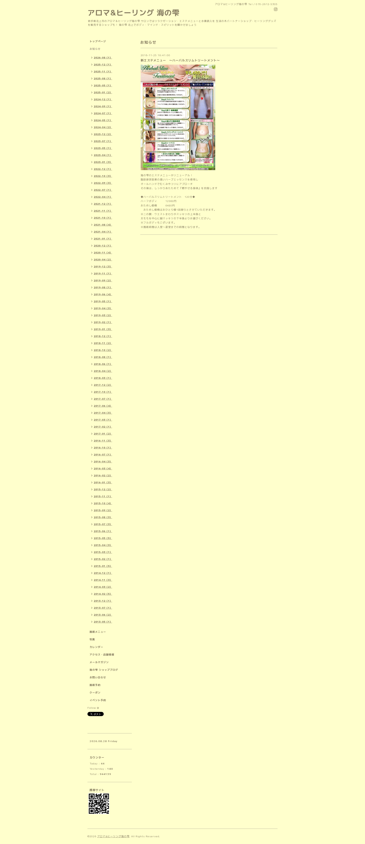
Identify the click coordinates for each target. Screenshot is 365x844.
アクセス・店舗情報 (102, 654)
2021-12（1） (103, 204)
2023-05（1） (103, 148)
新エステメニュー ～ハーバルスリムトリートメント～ (180, 60)
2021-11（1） (103, 211)
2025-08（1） (103, 78)
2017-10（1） (103, 392)
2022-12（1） (103, 169)
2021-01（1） (103, 238)
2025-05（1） (103, 85)
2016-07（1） (103, 454)
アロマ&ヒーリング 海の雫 (133, 12)
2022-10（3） (103, 176)
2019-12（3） (103, 266)
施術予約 (95, 685)
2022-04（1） (103, 197)
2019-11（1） (103, 273)
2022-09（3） (103, 183)
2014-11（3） (103, 580)
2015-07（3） (103, 524)
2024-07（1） (103, 113)
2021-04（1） (103, 231)
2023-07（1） (103, 141)
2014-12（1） (103, 573)
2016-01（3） (103, 482)
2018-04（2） (103, 371)
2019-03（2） (103, 315)
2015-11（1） (103, 496)
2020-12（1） (103, 245)
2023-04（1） (103, 155)
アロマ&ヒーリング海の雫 (113, 836)
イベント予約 (98, 700)
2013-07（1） (103, 608)
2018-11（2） (103, 343)
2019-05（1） (103, 301)
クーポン (95, 692)
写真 (92, 639)
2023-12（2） (103, 134)
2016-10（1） (103, 447)
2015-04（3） (103, 545)
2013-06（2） (103, 614)
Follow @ (93, 708)
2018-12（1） (103, 336)
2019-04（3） (103, 308)
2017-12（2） (103, 385)
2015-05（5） (103, 538)
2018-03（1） (103, 378)
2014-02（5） (103, 594)
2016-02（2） (103, 475)
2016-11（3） (103, 440)
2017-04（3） (103, 413)
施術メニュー (98, 632)
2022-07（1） (103, 190)
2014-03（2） (103, 587)
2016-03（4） (103, 468)
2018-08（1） (103, 357)
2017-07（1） (103, 399)
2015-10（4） (103, 503)
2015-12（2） (103, 489)
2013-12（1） (103, 601)
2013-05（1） (103, 621)
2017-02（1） (103, 426)
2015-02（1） (103, 559)
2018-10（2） (103, 350)
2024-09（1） (103, 106)
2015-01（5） (103, 566)
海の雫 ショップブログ (104, 670)
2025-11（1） (103, 71)
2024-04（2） (103, 127)
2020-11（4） (103, 252)
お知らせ (95, 49)
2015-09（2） (103, 510)
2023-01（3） (103, 162)
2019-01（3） (103, 329)
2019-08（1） (103, 287)
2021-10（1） (103, 217)
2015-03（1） (103, 552)
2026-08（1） (103, 57)
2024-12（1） (103, 99)
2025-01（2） (103, 92)
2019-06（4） (103, 294)
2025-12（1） (103, 64)
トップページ (98, 41)
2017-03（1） (103, 419)
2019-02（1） (103, 322)
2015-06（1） (103, 531)
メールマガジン (99, 662)
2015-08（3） (103, 517)
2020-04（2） (103, 259)
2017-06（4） (103, 406)
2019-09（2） (103, 280)
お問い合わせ (98, 677)
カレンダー (96, 647)
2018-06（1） (103, 364)
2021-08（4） (103, 224)
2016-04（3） (103, 461)
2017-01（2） (103, 433)
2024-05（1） (103, 120)
